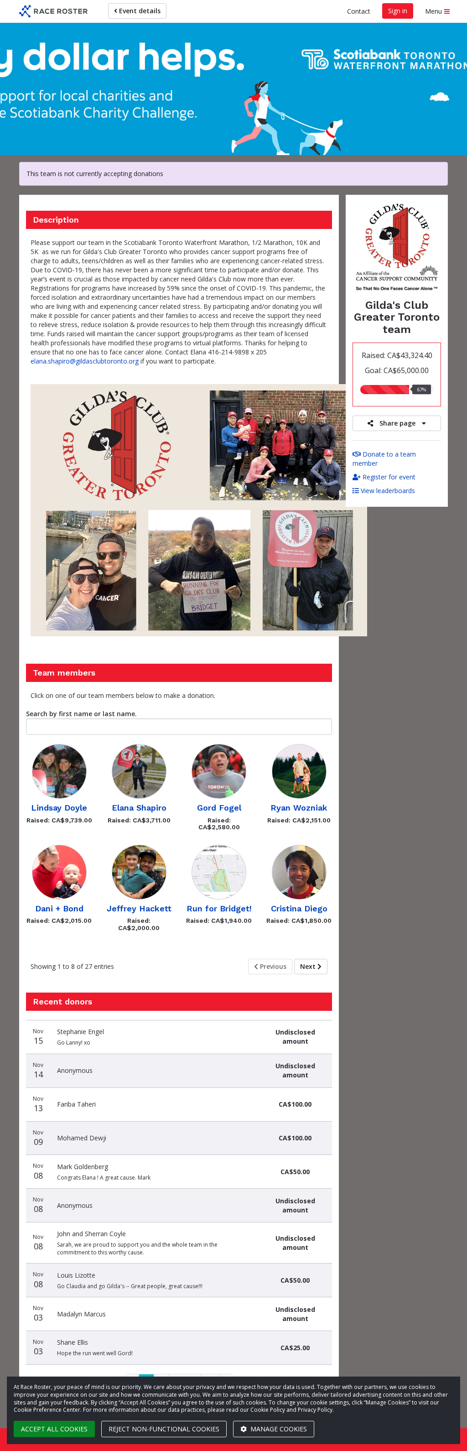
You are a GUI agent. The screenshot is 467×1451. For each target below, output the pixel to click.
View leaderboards (387, 490)
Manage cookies (278, 1429)
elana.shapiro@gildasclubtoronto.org (85, 361)
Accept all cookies (54, 1429)
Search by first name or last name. (81, 713)
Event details (139, 10)
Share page (397, 423)
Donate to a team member (384, 459)
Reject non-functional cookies (164, 1429)
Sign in (397, 10)
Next (308, 966)
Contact (358, 11)
